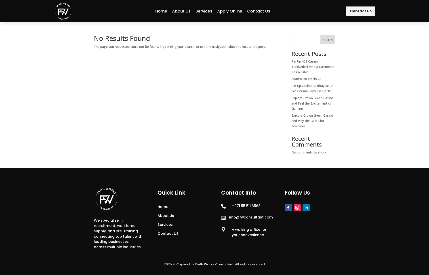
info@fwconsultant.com (251, 217)
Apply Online (229, 11)
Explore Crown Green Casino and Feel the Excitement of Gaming (312, 103)
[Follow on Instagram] (297, 207)
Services (204, 11)
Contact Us (258, 11)
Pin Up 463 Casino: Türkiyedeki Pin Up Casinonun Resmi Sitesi (313, 66)
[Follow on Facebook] (288, 207)
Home (161, 11)
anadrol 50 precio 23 (306, 79)
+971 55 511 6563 (246, 205)
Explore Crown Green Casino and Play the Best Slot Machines (312, 120)
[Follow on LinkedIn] (306, 207)
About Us (181, 11)
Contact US (168, 233)
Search (328, 40)
